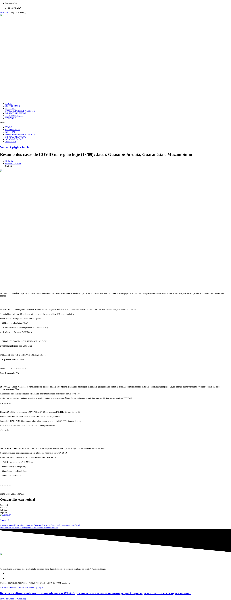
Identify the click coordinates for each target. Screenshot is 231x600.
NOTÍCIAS (10, 108)
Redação (9, 161)
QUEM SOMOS (12, 106)
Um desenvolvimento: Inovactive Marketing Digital (21, 587)
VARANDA (10, 118)
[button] (115, 122)
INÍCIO (8, 103)
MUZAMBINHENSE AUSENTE (20, 111)
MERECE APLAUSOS (15, 113)
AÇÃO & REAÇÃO (14, 116)
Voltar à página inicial (15, 147)
